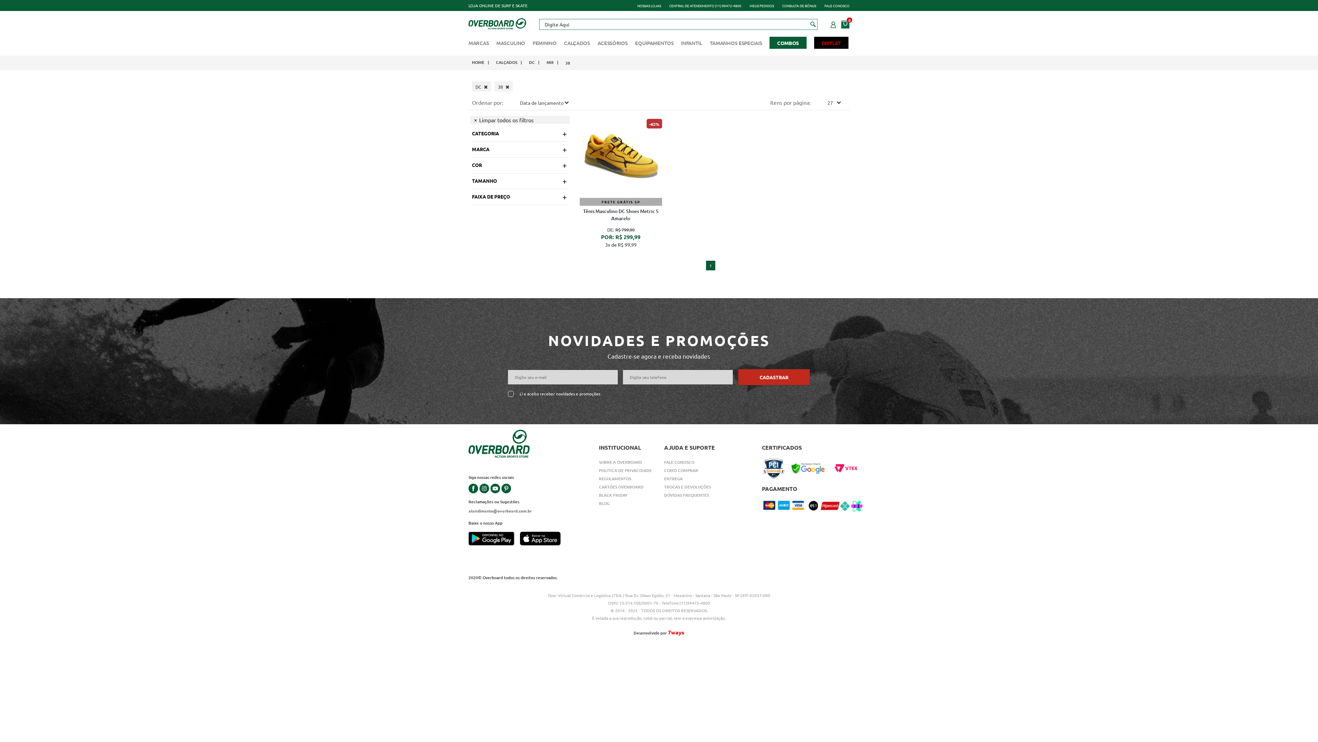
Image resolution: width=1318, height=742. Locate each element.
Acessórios (613, 43)
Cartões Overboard (621, 487)
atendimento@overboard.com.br (500, 511)
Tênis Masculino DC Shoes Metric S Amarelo (621, 215)
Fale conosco (836, 5)
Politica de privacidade (625, 470)
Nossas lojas (649, 5)
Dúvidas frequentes (686, 495)
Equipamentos (654, 43)
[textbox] (678, 24)
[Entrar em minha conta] (833, 23)
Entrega (673, 479)
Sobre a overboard (620, 462)
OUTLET (831, 43)
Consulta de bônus (799, 5)
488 (550, 62)
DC (532, 62)
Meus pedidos (762, 5)
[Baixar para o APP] (494, 539)
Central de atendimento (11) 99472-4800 (705, 5)
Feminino (545, 43)
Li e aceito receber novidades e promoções (560, 393)
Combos (788, 43)
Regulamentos (615, 479)
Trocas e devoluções (687, 487)
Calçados (577, 43)
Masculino (510, 43)
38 (567, 63)
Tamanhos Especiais (736, 43)
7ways (676, 632)
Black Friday (613, 495)
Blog (604, 503)
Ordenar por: (487, 102)
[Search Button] (813, 24)
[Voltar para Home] (497, 23)
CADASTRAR (774, 377)
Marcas (479, 43)
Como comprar (681, 470)
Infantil (691, 43)
